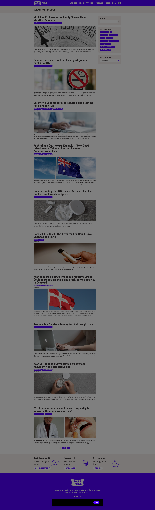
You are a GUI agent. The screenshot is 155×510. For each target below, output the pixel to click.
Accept (96, 502)
